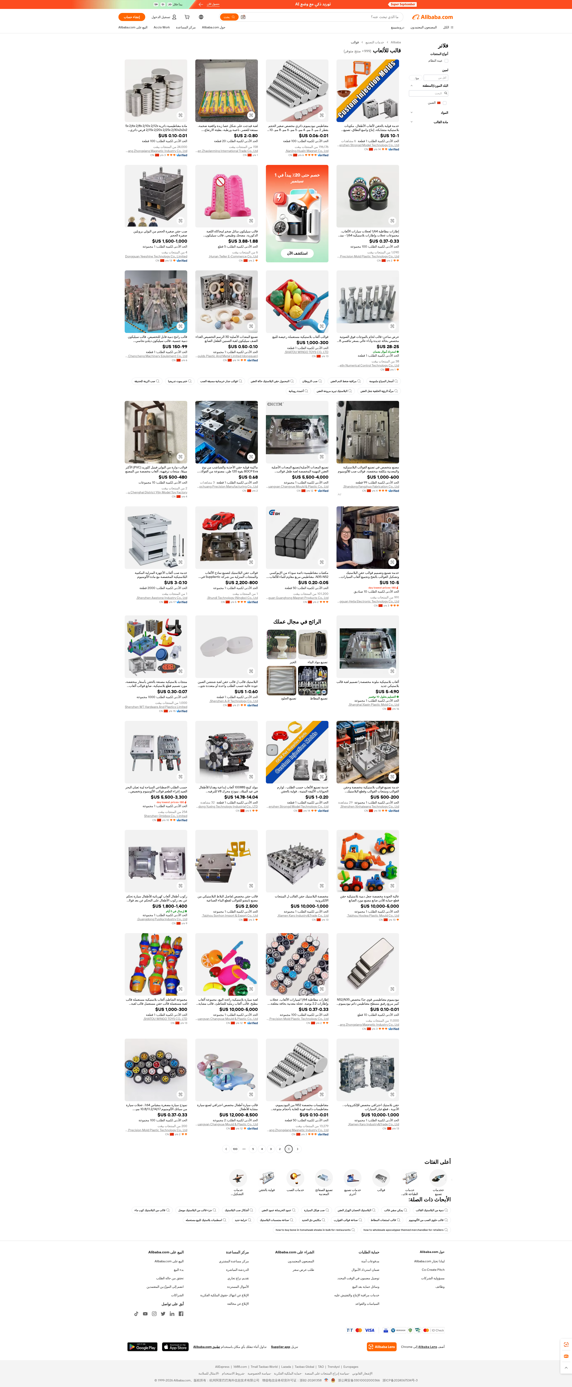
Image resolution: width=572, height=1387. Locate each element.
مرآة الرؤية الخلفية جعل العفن (376, 391)
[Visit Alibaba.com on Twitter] (163, 1313)
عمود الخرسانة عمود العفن (276, 1210)
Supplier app (280, 1347)
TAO (321, 1366)
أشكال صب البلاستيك (237, 1210)
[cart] (186, 17)
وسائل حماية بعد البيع (365, 1286)
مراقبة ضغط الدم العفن (343, 381)
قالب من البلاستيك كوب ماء (150, 1210)
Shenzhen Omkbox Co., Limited (165, 816)
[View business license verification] (326, 1380)
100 (235, 1149)
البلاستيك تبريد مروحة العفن (332, 391)
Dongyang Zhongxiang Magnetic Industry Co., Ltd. (156, 151)
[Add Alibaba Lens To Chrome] (382, 1346)
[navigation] (428, 596)
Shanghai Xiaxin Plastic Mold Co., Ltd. (373, 704)
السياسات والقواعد (367, 1303)
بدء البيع (179, 1269)
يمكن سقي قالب (393, 1210)
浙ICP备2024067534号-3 (400, 1380)
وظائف (440, 1286)
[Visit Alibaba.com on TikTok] (136, 1313)
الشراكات (177, 1295)
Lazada (286, 1366)
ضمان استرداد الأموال (365, 1269)
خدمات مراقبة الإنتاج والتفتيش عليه (356, 1295)
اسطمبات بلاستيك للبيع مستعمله (204, 1220)
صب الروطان (310, 381)
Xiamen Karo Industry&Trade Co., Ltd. (302, 915)
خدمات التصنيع (375, 42)
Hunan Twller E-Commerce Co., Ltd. (233, 256)
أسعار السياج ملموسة (381, 381)
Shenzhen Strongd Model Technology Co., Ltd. (367, 145)
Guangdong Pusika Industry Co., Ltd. (162, 919)
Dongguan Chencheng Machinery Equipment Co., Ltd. (156, 356)
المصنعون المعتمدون (301, 1261)
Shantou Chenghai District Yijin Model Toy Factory (156, 492)
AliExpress (222, 1366)
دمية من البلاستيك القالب (430, 1210)
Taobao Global (304, 1366)
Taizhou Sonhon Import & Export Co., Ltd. (230, 915)
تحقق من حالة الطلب (170, 1278)
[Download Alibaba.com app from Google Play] (142, 1346)
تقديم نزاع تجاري (238, 1278)
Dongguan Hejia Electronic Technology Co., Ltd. (367, 601)
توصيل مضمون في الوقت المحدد (358, 1278)
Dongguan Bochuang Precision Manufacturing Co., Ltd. (226, 486)
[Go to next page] (226, 1149)
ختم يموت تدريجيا (177, 381)
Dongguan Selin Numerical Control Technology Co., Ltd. (367, 365)
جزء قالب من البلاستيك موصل (195, 1210)
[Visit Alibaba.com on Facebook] (181, 1313)
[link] (566, 1344)
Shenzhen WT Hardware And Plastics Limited (156, 707)
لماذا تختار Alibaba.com (429, 1261)
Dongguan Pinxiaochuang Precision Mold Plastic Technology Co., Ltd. (367, 256)
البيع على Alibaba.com (169, 1261)
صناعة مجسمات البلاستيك (274, 1220)
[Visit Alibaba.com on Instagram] (154, 1313)
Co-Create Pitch (433, 1269)
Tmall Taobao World (264, 1366)
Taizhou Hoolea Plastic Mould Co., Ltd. (373, 915)
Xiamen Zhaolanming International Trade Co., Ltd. (226, 151)
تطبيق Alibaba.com (206, 1347)
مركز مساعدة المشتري (234, 1261)
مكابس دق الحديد (311, 1220)
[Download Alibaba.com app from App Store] (175, 1346)
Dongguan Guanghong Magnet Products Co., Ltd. (297, 598)
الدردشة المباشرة (237, 1269)
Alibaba (396, 42)
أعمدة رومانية (296, 391)
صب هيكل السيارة (314, 1210)
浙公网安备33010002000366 (359, 1380)
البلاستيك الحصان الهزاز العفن (354, 1210)
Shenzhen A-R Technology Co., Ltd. (233, 701)
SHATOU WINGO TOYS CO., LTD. (306, 352)
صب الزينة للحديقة (145, 381)
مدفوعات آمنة (370, 1261)
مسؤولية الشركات (433, 1278)
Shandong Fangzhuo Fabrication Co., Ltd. (371, 486)
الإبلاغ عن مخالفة (238, 1303)
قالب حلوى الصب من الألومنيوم (426, 1220)
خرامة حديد (241, 1220)
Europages (350, 1366)
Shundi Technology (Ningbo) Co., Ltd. (232, 598)
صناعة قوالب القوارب (346, 1220)
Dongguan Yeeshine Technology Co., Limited (156, 256)
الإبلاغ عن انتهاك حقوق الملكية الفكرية (224, 1295)
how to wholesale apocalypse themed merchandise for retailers (404, 1229)
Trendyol (334, 1366)
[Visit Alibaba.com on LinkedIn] (172, 1313)
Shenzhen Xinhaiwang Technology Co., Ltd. (369, 806)
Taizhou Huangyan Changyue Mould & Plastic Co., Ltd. (297, 486)
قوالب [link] (355, 42)
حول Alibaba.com (432, 1252)
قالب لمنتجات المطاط (383, 1220)
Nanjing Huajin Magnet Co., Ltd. (306, 151)
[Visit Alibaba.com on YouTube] (145, 1313)
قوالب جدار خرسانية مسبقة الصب (219, 381)
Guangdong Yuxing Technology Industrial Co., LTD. (226, 806)
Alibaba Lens (427, 1347)
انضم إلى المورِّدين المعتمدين (165, 1286)
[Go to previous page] (298, 1149)
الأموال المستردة (238, 1286)
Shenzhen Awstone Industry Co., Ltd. (161, 598)
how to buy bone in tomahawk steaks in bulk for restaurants (313, 1229)
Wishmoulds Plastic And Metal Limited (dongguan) (226, 356)
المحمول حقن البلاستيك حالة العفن (270, 381)
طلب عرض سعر (303, 1269)
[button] (243, 17)
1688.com (240, 1366)
